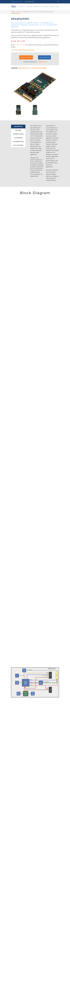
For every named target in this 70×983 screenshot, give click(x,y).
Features (18, 130)
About (57, 6)
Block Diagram (18, 145)
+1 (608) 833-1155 (29, 1)
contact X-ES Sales (20, 45)
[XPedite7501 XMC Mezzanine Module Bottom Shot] (35, 110)
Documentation (18, 141)
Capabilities (29, 6)
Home (13, 11)
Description (18, 126)
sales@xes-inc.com (17, 1)
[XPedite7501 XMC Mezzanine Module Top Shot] (18, 110)
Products (22, 6)
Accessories (18, 137)
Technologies (37, 6)
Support (52, 6)
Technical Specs (18, 134)
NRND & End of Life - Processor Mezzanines (38, 11)
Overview (19, 11)
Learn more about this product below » (23, 50)
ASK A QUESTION (44, 57)
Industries (45, 6)
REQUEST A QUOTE (26, 57)
